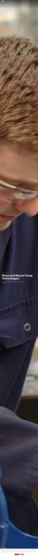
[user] (32, 1)
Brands (10, 272)
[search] (30, 1)
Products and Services (5, 272)
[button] (17, 554)
